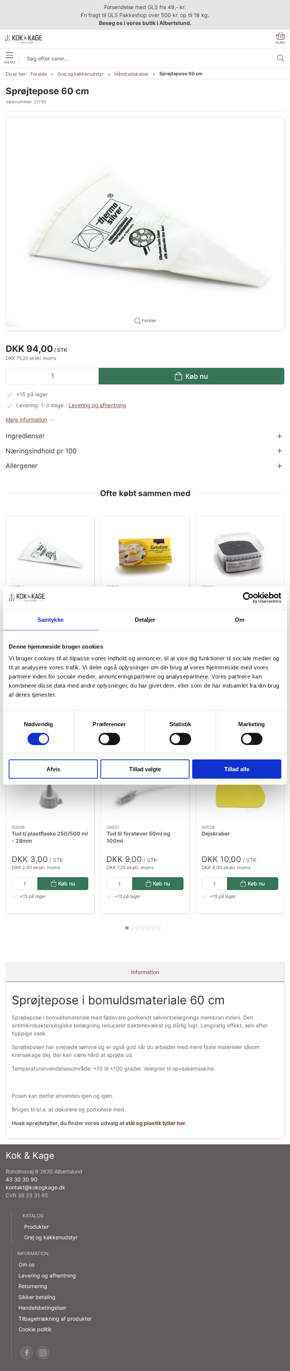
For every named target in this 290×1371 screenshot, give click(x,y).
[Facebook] (27, 1353)
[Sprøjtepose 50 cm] (50, 550)
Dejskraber (216, 833)
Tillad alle (236, 769)
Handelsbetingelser (42, 1307)
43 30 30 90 (21, 1179)
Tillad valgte (145, 769)
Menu (9, 62)
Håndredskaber (131, 74)
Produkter (36, 1226)
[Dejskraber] (240, 790)
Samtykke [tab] (50, 619)
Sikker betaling (37, 1297)
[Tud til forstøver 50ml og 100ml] (144, 790)
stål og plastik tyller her (155, 1123)
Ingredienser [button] (25, 436)
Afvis (53, 769)
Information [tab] (145, 972)
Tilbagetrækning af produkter (55, 1318)
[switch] (109, 739)
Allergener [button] (22, 466)
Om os (26, 1264)
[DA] (24, 39)
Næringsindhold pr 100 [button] (41, 451)
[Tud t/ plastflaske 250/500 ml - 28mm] (50, 790)
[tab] (127, 928)
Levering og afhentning (97, 405)
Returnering (33, 1286)
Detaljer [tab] (145, 619)
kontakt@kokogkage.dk (35, 1187)
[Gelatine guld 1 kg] (144, 550)
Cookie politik (35, 1329)
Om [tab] (239, 619)
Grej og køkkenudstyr (80, 74)
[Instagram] (43, 1353)
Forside (39, 74)
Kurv (280, 42)
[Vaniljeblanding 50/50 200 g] (240, 550)
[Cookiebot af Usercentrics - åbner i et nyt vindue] (248, 597)
